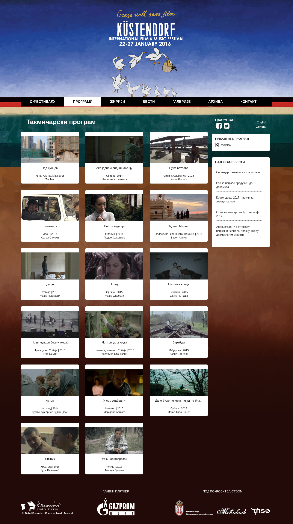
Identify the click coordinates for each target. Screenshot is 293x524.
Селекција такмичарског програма (238, 172)
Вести (149, 101)
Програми (82, 101)
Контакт (248, 101)
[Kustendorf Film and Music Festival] (146, 53)
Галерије (181, 101)
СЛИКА (226, 145)
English (262, 122)
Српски (261, 126)
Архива (215, 101)
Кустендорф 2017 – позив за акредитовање (234, 199)
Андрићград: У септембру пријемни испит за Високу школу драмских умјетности (237, 230)
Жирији (117, 101)
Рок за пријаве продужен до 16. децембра (236, 185)
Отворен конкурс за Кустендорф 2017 (237, 214)
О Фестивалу (42, 101)
